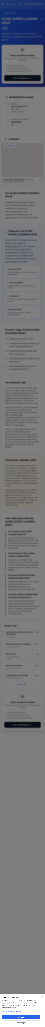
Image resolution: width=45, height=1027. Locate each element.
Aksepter (21, 1017)
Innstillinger (21, 1023)
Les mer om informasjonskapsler (12, 1011)
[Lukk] (42, 997)
